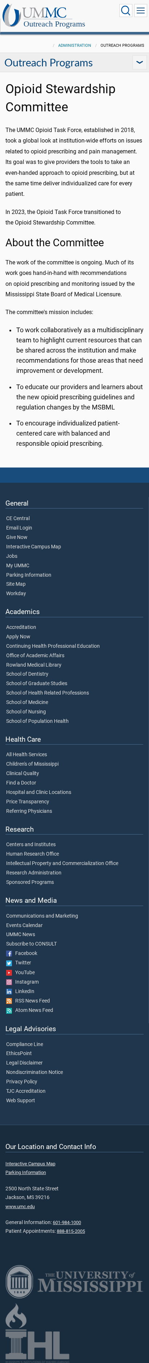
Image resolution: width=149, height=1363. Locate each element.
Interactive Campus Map (33, 547)
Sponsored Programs (30, 882)
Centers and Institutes (31, 845)
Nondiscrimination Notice (34, 1072)
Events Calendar (24, 925)
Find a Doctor (21, 783)
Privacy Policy (21, 1082)
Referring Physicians (29, 811)
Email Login (19, 528)
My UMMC (17, 566)
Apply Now (18, 637)
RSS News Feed (31, 1001)
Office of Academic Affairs (35, 656)
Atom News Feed (32, 1010)
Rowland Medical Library (33, 665)
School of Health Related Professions (47, 693)
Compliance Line (24, 1044)
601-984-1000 (67, 1222)
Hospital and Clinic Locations (38, 792)
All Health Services (26, 755)
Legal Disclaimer (24, 1063)
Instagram (25, 982)
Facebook (24, 953)
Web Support (20, 1101)
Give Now (16, 537)
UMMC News (20, 935)
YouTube (23, 973)
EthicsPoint (19, 1054)
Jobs (11, 556)
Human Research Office (32, 854)
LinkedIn (23, 992)
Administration (74, 45)
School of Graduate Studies (36, 684)
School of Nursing (26, 712)
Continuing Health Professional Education (53, 646)
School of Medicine (27, 702)
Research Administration (33, 873)
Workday (16, 594)
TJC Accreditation (26, 1091)
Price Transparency (27, 802)
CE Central (18, 519)
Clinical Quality (22, 774)
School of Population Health (37, 721)
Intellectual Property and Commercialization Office (62, 863)
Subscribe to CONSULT (31, 944)
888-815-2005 (71, 1231)
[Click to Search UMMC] (125, 10)
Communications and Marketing (42, 916)
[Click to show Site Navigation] (140, 10)
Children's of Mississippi (32, 764)
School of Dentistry (27, 674)
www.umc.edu (20, 1206)
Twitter (21, 963)
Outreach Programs (54, 23)
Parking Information (28, 575)
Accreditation (21, 627)
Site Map (16, 584)
